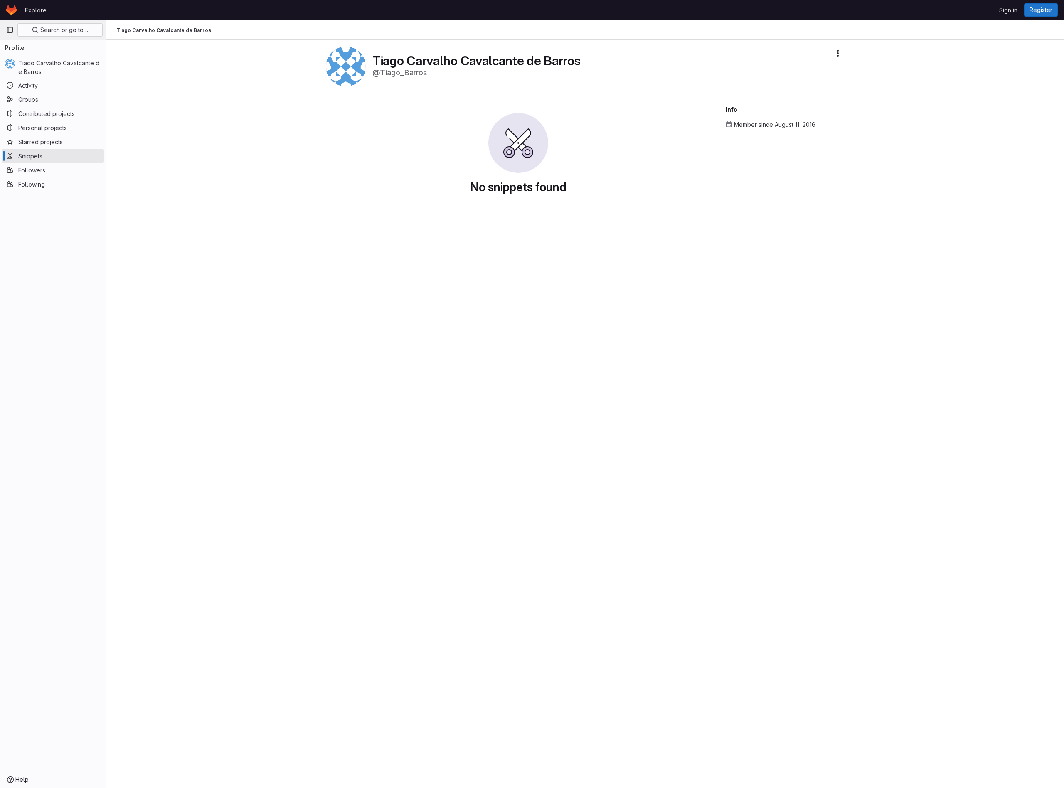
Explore (36, 10)
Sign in (1008, 10)
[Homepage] (11, 10)
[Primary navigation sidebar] (10, 30)
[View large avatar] (346, 65)
